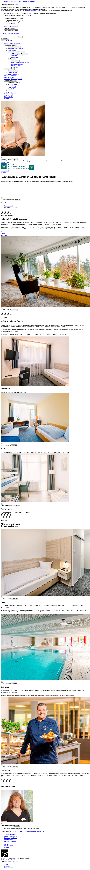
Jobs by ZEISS (5, 171)
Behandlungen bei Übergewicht (20, 54)
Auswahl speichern (10, 28)
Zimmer (3, 233)
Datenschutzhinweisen (33, 10)
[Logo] (17, 169)
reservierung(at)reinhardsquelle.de (34, 831)
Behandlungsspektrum (14, 47)
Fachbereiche (15, 60)
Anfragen (3, 172)
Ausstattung (4, 235)
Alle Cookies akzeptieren (11, 30)
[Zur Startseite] (4, 857)
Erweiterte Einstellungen (11, 26)
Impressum (4, 33)
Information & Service (14, 82)
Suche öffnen (4, 38)
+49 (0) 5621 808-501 (18, 831)
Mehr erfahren (5, 162)
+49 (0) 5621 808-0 (10, 860)
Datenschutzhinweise (13, 33)
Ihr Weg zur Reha (12, 71)
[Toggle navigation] (1, 35)
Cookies (6, 864)
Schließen (16, 4)
